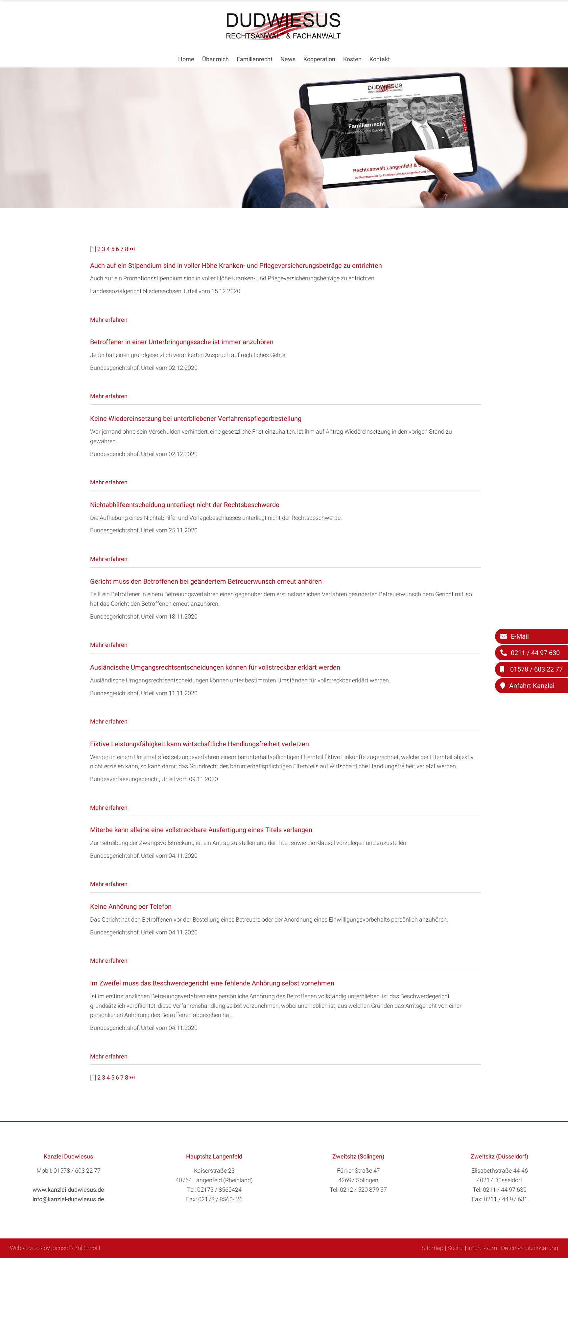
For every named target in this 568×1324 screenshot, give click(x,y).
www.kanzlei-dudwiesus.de (68, 1189)
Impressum (482, 1247)
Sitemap (432, 1247)
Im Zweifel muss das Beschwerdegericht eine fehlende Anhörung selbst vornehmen (212, 983)
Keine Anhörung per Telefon (131, 906)
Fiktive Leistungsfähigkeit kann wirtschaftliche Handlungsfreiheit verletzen (199, 744)
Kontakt (379, 59)
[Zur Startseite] (284, 38)
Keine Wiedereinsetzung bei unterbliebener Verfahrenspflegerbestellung (195, 418)
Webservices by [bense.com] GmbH (55, 1247)
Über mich (215, 59)
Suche (455, 1247)
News (288, 59)
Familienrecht (254, 59)
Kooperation (319, 59)
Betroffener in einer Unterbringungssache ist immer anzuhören (181, 342)
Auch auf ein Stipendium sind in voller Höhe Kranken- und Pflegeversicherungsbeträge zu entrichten (236, 265)
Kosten (352, 59)
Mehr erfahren (109, 319)
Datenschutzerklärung (529, 1247)
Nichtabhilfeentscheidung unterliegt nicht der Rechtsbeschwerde (184, 505)
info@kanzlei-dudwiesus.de (68, 1199)
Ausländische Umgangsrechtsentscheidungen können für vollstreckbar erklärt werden (215, 667)
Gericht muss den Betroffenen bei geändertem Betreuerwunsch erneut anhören (206, 581)
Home (186, 59)
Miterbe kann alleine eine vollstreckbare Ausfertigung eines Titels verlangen (201, 830)
